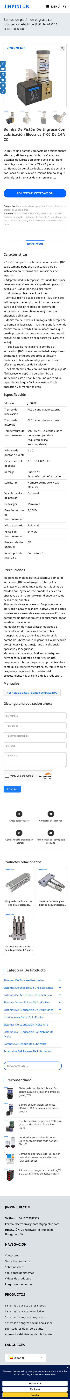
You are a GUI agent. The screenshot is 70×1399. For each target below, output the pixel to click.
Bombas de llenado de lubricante (25, 1044)
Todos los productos (18, 1261)
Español (18, 1358)
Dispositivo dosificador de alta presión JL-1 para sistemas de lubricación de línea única (18, 948)
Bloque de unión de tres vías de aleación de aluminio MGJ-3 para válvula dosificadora (18, 903)
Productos (18, 28)
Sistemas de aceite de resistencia (25, 1305)
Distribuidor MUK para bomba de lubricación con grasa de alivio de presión (51, 903)
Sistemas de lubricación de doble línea (29, 1010)
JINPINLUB (16, 6)
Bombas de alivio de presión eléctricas (34, 206)
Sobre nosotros (14, 1267)
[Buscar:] (63, 6)
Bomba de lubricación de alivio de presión (34, 216)
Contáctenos (13, 1255)
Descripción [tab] (35, 244)
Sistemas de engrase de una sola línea (28, 987)
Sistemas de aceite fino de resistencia (28, 995)
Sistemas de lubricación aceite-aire (26, 1024)
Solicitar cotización (35, 193)
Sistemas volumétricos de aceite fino (27, 1002)
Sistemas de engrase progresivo (24, 980)
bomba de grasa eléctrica (26, 213)
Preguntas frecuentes (18, 1284)
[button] (62, 48)
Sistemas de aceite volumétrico (24, 1311)
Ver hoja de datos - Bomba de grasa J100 (32, 692)
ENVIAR (12, 789)
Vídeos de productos (18, 1278)
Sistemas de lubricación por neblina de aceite (29, 1034)
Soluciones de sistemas (19, 1273)
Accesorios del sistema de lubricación (28, 1051)
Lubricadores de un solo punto (23, 1017)
